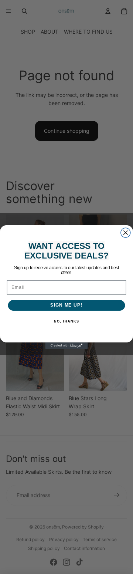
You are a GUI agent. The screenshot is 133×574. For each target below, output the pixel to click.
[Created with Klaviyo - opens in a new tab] (66, 345)
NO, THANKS (66, 321)
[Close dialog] (125, 232)
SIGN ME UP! (66, 305)
